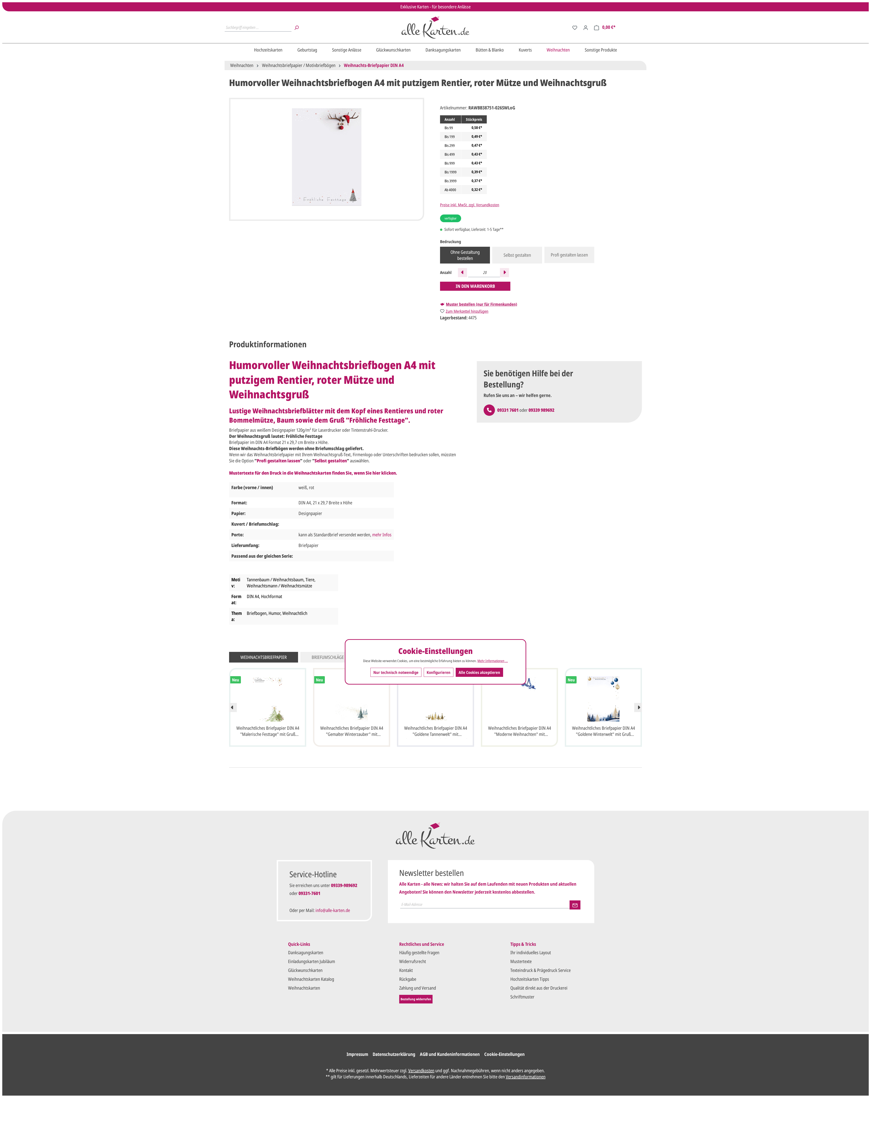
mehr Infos (381, 535)
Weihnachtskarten (304, 988)
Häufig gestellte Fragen (419, 952)
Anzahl (446, 272)
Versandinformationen (526, 1077)
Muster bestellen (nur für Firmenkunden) (481, 304)
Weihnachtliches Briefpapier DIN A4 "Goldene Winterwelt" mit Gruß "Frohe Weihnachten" (603, 732)
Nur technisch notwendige (395, 672)
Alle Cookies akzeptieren (479, 672)
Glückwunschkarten (305, 970)
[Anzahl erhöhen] (504, 272)
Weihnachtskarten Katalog (311, 979)
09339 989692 (541, 410)
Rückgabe (407, 979)
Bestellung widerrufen (416, 999)
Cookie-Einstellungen (504, 1054)
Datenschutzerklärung (394, 1054)
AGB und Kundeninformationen (450, 1054)
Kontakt (406, 970)
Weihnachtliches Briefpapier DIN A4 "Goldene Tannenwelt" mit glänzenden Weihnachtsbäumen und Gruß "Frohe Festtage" (435, 732)
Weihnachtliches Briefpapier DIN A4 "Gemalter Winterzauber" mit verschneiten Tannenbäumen (351, 732)
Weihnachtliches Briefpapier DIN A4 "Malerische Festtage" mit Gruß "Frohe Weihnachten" (267, 732)
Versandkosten (421, 1070)
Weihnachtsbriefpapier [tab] (263, 657)
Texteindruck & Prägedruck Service (540, 970)
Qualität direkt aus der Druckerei (539, 988)
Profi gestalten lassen (569, 255)
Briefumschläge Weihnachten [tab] (342, 657)
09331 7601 (508, 410)
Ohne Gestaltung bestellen (465, 255)
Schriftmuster (522, 997)
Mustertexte (521, 961)
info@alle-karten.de (333, 910)
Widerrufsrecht (412, 961)
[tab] (268, 344)
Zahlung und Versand (417, 988)
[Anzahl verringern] (462, 272)
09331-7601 (309, 893)
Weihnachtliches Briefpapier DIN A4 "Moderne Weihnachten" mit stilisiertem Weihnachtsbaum (519, 732)
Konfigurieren (438, 672)
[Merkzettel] (574, 27)
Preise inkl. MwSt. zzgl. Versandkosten (469, 204)
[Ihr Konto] (585, 27)
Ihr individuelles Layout (530, 952)
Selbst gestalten (517, 255)
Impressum (357, 1054)
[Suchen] (296, 27)
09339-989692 (344, 885)
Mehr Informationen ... (492, 660)
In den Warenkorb (475, 286)
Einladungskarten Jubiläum (311, 961)
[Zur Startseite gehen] (435, 27)
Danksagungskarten (305, 952)
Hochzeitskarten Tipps (529, 979)
